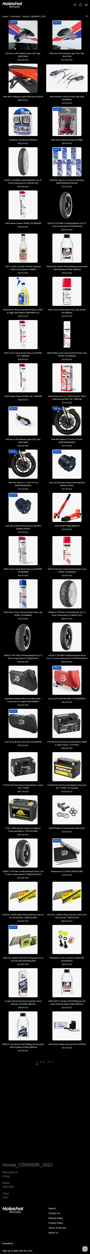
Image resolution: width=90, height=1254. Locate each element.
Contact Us (54, 1213)
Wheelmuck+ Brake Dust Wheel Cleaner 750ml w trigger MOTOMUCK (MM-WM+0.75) (23, 311)
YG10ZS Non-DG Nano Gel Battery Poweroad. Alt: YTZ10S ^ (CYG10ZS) (67, 786)
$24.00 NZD (23, 575)
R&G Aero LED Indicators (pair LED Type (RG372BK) (23, 54)
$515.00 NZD (23, 878)
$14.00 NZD (67, 103)
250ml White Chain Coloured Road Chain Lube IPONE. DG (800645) (67, 354)
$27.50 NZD (67, 1048)
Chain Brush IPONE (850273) (66, 526)
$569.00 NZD (67, 619)
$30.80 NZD (67, 964)
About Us (53, 1232)
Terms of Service (57, 1228)
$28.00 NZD (23, 227)
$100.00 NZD (23, 446)
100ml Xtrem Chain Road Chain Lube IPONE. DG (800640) (67, 311)
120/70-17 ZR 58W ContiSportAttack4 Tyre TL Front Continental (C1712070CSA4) (66, 224)
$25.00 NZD (23, 273)
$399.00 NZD (67, 662)
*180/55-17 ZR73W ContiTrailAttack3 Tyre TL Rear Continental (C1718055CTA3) (67, 613)
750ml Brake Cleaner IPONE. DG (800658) (23, 223)
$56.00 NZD (23, 143)
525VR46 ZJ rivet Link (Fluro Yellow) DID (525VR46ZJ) (67, 959)
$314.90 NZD (23, 835)
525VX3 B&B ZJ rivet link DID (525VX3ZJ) (67, 828)
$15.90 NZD (67, 359)
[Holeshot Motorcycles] (12, 5)
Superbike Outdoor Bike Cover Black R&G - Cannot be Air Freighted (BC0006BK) (23, 700)
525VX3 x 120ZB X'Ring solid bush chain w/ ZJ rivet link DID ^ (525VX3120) (67, 916)
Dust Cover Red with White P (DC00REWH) (67, 699)
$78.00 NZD (67, 875)
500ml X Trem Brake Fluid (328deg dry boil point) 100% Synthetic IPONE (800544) (23, 1045)
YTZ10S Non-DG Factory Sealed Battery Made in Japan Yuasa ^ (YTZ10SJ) (67, 743)
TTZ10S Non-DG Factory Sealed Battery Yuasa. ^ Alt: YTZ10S (23, 786)
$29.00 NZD (23, 316)
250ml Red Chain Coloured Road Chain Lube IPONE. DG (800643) (67, 570)
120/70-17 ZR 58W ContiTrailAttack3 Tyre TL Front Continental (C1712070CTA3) (23, 181)
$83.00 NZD (23, 100)
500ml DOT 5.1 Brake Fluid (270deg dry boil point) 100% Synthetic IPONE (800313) (66, 1002)
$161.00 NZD (23, 60)
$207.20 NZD (23, 792)
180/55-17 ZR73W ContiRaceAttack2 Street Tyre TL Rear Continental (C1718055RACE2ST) (23, 872)
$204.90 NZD (67, 921)
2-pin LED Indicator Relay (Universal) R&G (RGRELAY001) (67, 484)
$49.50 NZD (23, 1051)
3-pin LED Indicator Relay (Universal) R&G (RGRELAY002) (23, 527)
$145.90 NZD (67, 792)
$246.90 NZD (23, 964)
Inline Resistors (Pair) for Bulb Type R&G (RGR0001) (67, 98)
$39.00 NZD (23, 1008)
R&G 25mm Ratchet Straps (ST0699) (67, 140)
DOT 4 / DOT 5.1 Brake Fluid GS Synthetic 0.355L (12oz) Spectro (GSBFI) (23, 268)
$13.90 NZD (67, 832)
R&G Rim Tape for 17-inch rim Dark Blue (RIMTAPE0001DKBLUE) (67, 181)
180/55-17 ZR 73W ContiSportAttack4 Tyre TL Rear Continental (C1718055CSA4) (23, 656)
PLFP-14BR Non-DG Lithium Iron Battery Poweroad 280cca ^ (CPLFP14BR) (23, 829)
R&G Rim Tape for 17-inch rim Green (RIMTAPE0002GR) (66, 440)
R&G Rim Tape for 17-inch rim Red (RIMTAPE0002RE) (23, 484)
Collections (15, 16)
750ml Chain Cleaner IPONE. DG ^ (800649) (23, 396)
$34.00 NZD (67, 143)
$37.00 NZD (67, 489)
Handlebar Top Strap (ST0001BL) (23, 140)
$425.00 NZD (23, 187)
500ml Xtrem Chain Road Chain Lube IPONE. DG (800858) (23, 570)
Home (5, 16)
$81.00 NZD (67, 702)
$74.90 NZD (67, 403)
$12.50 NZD (67, 316)
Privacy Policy (56, 1223)
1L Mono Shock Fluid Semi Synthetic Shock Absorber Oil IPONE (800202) (23, 1002)
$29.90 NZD (23, 359)
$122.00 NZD (67, 60)
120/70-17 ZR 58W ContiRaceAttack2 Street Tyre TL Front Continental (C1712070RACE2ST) (67, 656)
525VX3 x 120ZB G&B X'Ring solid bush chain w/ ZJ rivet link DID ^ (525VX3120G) (23, 916)
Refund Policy (56, 1218)
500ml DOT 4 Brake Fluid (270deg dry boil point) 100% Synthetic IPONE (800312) (67, 268)
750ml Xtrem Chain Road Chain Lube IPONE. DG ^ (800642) (23, 354)
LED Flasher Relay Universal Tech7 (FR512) (67, 1044)
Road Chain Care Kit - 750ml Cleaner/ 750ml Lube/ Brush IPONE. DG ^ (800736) (67, 397)
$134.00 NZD (23, 705)
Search (52, 1208)
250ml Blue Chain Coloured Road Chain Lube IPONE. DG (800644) (23, 613)
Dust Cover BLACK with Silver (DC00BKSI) (23, 742)
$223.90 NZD (23, 921)
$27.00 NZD (67, 187)
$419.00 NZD (67, 230)
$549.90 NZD (23, 662)
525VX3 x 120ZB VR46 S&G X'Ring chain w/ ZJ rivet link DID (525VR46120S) (23, 959)
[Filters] (86, 16)
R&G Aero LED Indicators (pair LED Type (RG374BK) (23, 440)
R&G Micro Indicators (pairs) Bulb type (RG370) (23, 97)
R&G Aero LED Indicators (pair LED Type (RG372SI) (67, 54)
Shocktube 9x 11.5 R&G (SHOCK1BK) (67, 871)
